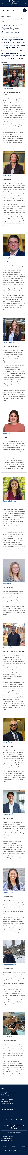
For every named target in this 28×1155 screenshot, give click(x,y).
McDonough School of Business (14, 3)
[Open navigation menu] (2, 3)
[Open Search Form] (25, 3)
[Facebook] (12, 1120)
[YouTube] (21, 1120)
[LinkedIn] (7, 1120)
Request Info (4, 62)
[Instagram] (16, 1120)
